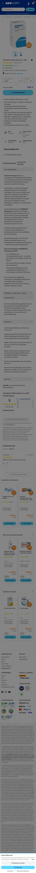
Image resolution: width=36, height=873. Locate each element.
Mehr (33, 859)
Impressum (10, 871)
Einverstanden (18, 867)
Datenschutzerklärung (23, 871)
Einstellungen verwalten (18, 863)
